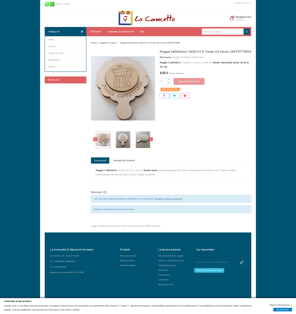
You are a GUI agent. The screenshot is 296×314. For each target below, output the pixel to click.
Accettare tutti (282, 309)
